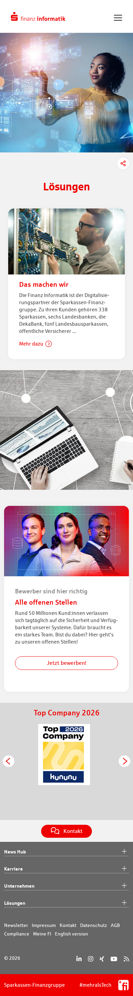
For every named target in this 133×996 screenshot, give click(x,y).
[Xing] (102, 959)
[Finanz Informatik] (38, 16)
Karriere (13, 869)
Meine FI (42, 934)
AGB (115, 925)
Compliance (16, 934)
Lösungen (14, 903)
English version (71, 934)
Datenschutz (93, 925)
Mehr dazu (31, 344)
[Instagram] (90, 959)
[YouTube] (113, 959)
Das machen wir (44, 284)
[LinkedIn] (79, 959)
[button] (8, 761)
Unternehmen (19, 886)
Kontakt (68, 925)
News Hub (15, 851)
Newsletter (16, 925)
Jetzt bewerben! (66, 663)
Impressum (44, 925)
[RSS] (126, 959)
